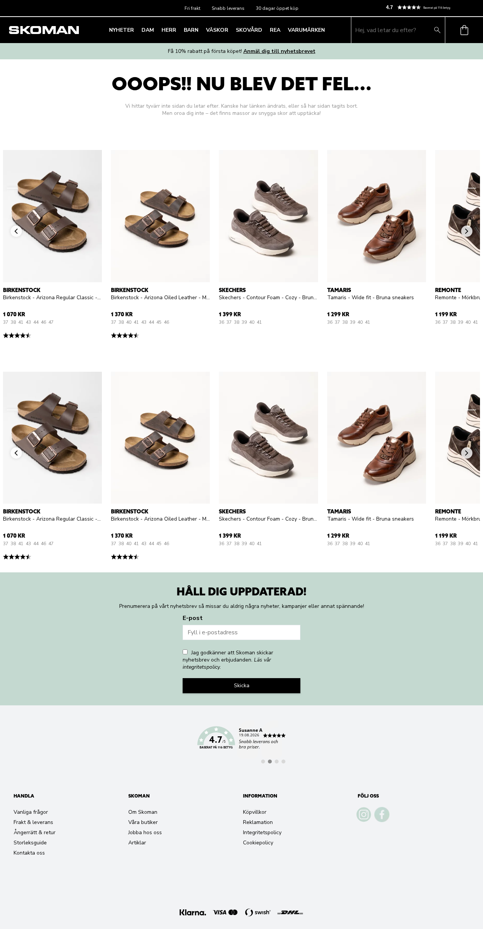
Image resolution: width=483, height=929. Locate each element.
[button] (431, 7)
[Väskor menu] (230, 30)
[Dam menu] (156, 30)
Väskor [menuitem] (217, 30)
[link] (241, 742)
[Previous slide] (12, 188)
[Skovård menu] (264, 30)
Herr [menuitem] (169, 30)
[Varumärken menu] (327, 30)
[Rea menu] (282, 30)
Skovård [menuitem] (249, 30)
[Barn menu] (200, 30)
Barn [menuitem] (191, 30)
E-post (193, 618)
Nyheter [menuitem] (121, 30)
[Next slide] (470, 188)
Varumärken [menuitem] (306, 30)
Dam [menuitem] (148, 30)
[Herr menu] (178, 30)
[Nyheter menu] (136, 30)
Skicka (241, 685)
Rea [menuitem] (275, 30)
